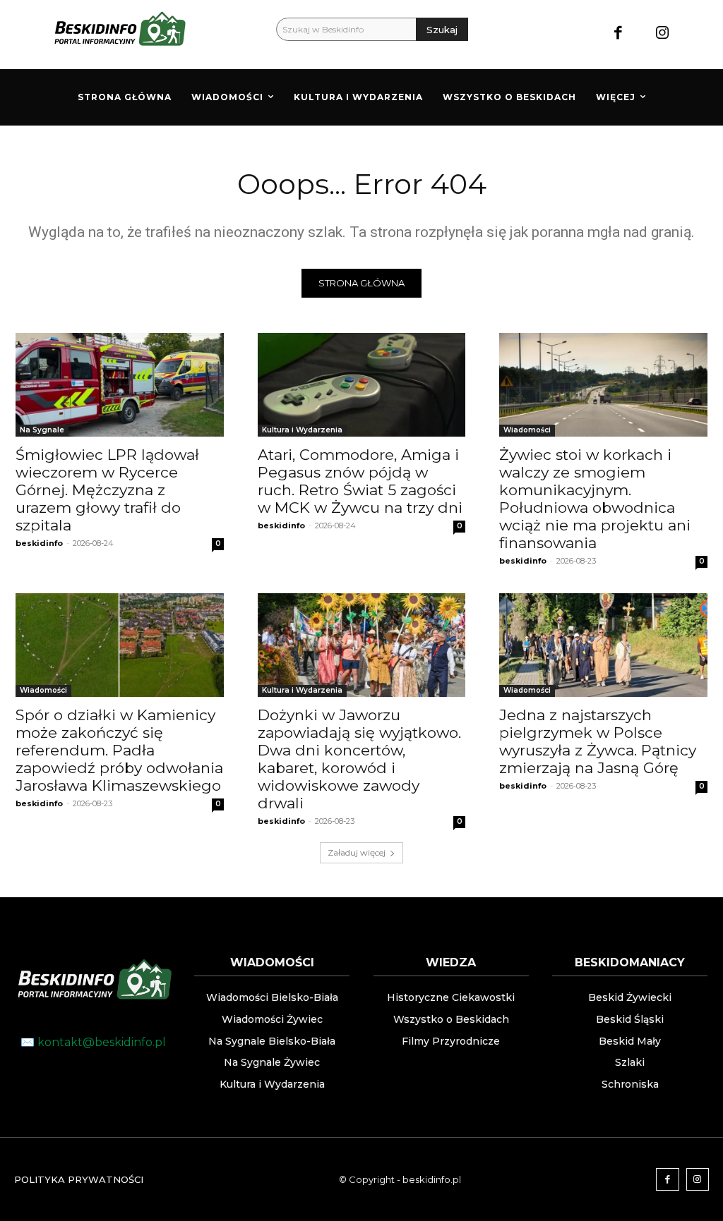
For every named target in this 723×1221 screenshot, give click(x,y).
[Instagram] (662, 34)
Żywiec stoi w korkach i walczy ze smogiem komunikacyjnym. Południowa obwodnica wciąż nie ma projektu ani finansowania (595, 499)
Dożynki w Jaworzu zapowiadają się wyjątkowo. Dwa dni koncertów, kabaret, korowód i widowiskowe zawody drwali (359, 759)
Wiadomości (527, 430)
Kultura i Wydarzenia (302, 430)
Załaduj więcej (357, 852)
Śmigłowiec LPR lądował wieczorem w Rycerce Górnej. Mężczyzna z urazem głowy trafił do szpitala (107, 490)
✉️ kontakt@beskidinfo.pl (93, 1042)
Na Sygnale (42, 430)
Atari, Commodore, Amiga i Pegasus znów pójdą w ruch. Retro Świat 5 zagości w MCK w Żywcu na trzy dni (360, 481)
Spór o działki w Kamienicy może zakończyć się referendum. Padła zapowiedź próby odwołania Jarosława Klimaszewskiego (119, 750)
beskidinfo (39, 543)
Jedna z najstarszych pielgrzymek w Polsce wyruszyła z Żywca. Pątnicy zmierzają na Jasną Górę (597, 741)
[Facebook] (618, 34)
